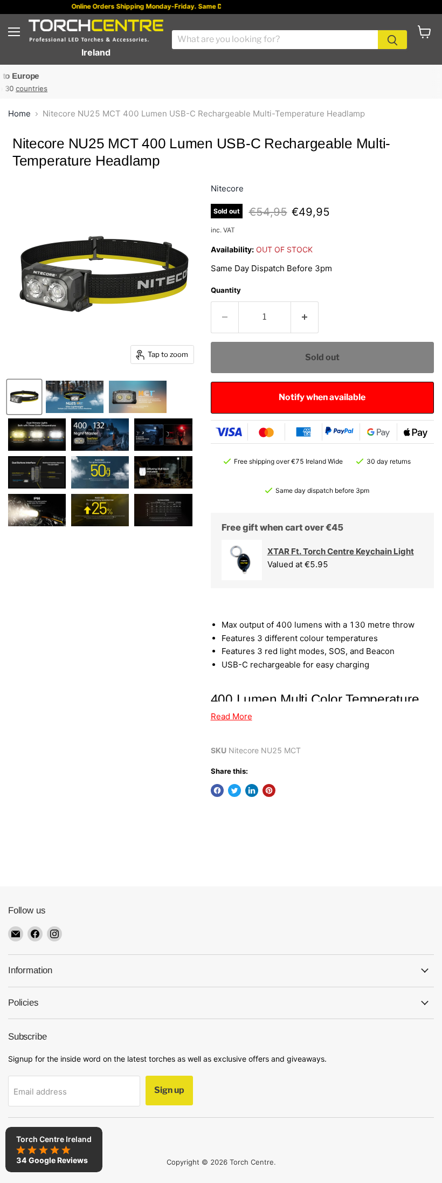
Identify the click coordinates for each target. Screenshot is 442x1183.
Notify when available (322, 397)
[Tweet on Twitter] (234, 790)
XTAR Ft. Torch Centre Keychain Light (340, 551)
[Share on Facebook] (217, 790)
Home (19, 113)
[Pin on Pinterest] (269, 790)
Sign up (169, 1090)
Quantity (226, 290)
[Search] (392, 39)
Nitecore (227, 188)
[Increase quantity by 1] (305, 317)
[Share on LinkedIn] (251, 790)
